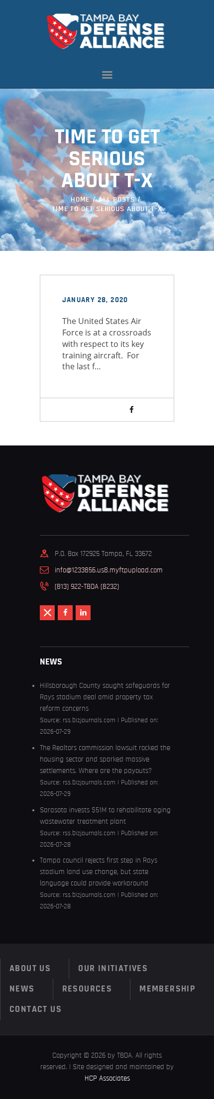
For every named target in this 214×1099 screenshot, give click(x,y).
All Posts (117, 199)
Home (80, 199)
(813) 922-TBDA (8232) (87, 586)
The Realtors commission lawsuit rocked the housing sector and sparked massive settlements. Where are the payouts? (105, 759)
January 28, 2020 (95, 300)
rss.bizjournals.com (89, 720)
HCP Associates (107, 1078)
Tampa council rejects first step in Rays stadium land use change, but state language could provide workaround (98, 872)
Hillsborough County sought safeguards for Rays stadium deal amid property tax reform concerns (105, 697)
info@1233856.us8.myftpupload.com (109, 570)
